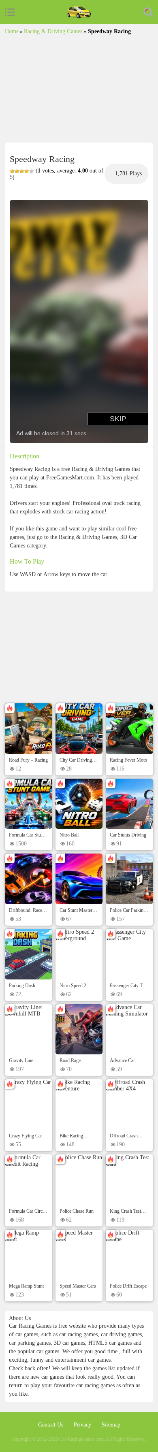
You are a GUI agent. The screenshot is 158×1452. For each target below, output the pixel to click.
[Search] (148, 12)
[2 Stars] (17, 171)
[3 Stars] (21, 171)
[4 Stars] (26, 171)
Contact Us (51, 1425)
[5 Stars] (31, 171)
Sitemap (111, 1425)
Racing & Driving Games (53, 31)
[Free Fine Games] (78, 12)
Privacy (83, 1425)
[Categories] (10, 12)
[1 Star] (12, 171)
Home (12, 31)
